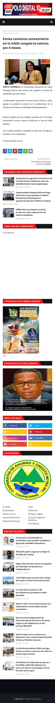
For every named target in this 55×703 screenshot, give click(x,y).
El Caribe (6, 507)
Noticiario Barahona (11, 521)
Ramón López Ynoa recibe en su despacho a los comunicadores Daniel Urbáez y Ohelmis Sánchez (33, 637)
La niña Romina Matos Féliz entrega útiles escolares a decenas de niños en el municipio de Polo (34, 651)
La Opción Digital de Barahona (36, 518)
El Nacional (33, 510)
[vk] (40, 438)
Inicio (5, 31)
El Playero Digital (35, 514)
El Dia (30, 507)
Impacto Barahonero (11, 517)
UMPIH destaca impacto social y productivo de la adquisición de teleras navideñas (31, 212)
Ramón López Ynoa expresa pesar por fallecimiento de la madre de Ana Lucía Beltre (33, 606)
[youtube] (15, 444)
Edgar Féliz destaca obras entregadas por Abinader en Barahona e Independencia (34, 566)
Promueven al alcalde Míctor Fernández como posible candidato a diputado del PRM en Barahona (33, 540)
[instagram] (15, 438)
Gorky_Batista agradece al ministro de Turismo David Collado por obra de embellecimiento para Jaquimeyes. (34, 181)
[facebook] (15, 425)
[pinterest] (40, 431)
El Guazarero (8, 510)
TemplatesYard (35, 699)
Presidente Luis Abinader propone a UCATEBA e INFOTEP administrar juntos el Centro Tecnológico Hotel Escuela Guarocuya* (33, 666)
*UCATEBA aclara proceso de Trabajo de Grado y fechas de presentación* (33, 579)
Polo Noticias (33, 523)
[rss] (15, 431)
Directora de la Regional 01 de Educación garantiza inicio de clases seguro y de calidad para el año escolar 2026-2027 (33, 621)
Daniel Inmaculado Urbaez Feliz (17, 53)
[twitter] (40, 425)
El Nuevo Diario (9, 514)
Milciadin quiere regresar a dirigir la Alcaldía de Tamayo (33, 553)
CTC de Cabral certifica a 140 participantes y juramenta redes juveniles (31, 592)
